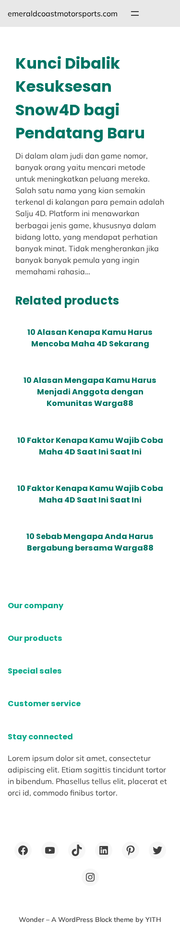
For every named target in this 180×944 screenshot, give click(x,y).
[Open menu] (135, 13)
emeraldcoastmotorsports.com (63, 13)
